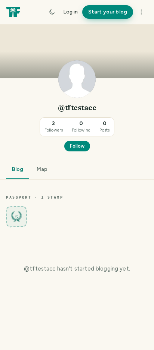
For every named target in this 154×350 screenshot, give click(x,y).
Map (42, 169)
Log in (70, 12)
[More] (141, 12)
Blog (17, 169)
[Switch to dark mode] (52, 12)
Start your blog (107, 12)
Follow (77, 146)
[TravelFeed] (13, 12)
